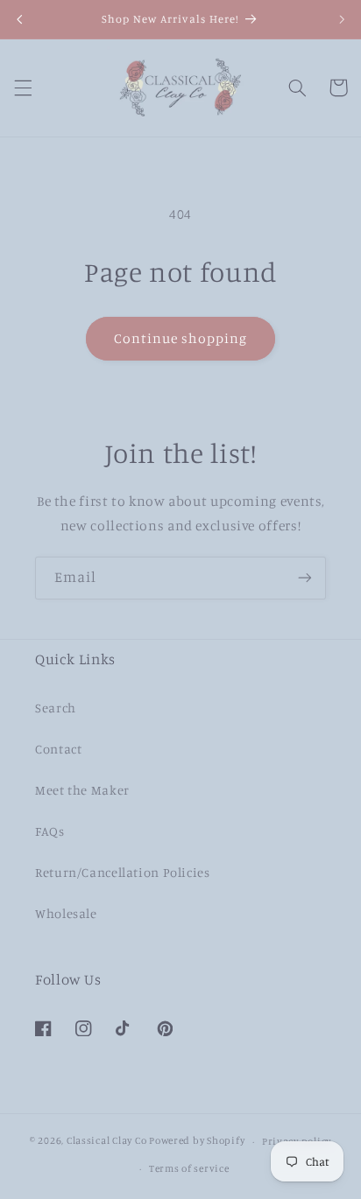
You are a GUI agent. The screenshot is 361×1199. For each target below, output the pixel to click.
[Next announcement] (341, 19)
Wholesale (66, 913)
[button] (23, 87)
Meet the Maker (82, 789)
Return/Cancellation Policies (122, 872)
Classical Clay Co (107, 1141)
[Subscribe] (305, 578)
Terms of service (189, 1168)
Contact (58, 748)
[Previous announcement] (19, 19)
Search (55, 707)
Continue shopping (181, 338)
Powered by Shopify (196, 1141)
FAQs (50, 831)
